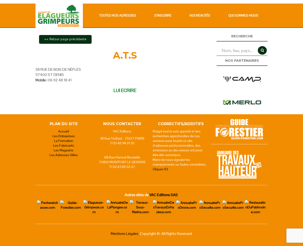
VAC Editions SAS (163, 194)
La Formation (63, 141)
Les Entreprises (64, 136)
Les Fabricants (63, 145)
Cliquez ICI (160, 169)
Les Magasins (63, 150)
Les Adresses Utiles (63, 155)
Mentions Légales (124, 233)
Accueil (63, 131)
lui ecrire (125, 90)
